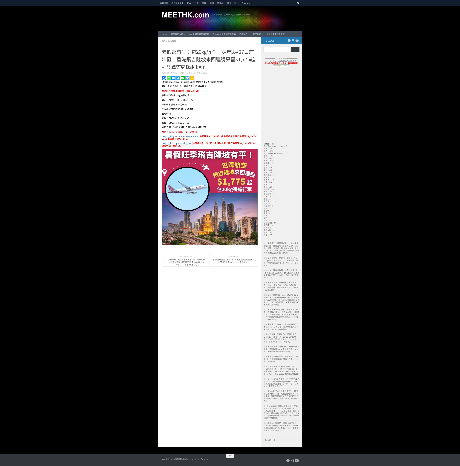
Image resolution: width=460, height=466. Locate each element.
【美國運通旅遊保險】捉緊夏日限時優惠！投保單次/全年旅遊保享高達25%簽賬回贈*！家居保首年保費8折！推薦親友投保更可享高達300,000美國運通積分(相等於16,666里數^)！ (281, 314)
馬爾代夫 (267, 201)
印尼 (265, 187)
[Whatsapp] (169, 78)
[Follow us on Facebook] (289, 40)
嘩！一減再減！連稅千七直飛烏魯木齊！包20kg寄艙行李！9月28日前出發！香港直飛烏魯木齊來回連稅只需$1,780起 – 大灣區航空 (281, 286)
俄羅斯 (266, 177)
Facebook (247, 3)
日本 (189, 3)
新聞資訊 (267, 227)
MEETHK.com (185, 14)
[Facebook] (164, 78)
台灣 (197, 3)
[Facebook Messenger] (173, 78)
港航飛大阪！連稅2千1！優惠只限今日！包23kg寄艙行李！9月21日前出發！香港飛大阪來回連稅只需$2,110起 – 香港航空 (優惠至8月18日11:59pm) (281, 338)
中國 (265, 172)
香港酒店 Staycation (273, 146)
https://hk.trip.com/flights (176, 143)
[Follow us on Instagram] (293, 40)
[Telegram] (178, 78)
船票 (265, 232)
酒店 (265, 148)
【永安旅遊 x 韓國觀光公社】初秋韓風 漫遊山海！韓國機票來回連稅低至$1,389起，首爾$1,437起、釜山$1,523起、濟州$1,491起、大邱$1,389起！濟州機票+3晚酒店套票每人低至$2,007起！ (281, 248)
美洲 (265, 191)
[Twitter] (187, 78)
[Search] (295, 49)
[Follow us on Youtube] (296, 40)
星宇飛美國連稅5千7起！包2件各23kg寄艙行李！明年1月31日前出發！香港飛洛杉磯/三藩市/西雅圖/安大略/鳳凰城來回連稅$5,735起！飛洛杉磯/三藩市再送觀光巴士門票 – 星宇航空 (281, 300)
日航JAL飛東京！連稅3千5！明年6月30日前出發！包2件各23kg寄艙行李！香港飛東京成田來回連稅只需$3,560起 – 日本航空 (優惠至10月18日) (281, 382)
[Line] (183, 78)
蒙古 (265, 218)
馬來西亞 (172, 40)
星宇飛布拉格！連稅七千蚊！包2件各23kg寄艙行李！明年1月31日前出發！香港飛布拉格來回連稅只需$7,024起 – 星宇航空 (281, 261)
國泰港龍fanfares (271, 153)
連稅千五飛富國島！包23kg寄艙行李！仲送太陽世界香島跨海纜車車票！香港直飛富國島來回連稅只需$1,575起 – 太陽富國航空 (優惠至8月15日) (281, 427)
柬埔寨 (266, 179)
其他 (265, 234)
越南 (265, 182)
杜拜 (265, 196)
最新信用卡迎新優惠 (275, 34)
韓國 (212, 3)
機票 (164, 40)
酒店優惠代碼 (177, 34)
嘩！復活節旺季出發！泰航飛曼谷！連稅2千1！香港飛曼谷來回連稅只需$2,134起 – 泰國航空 (281, 359)
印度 (265, 184)
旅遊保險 (267, 230)
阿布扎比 (267, 206)
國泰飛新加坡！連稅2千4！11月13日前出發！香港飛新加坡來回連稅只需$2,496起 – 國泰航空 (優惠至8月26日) (281, 349)
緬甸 (265, 208)
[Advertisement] (281, 87)
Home (165, 34)
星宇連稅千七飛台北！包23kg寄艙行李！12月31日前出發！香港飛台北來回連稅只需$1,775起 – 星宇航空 (281, 326)
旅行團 (266, 225)
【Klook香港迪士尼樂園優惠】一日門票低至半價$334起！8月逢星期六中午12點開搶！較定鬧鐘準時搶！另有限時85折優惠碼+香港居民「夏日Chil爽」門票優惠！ (281, 396)
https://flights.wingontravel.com (180, 136)
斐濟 (265, 203)
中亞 (265, 213)
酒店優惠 (164, 3)
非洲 (265, 215)
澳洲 (229, 3)
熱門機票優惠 (177, 3)
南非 (265, 199)
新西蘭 (266, 189)
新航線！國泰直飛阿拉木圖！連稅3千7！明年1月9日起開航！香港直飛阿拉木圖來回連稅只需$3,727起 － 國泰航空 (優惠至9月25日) (281, 274)
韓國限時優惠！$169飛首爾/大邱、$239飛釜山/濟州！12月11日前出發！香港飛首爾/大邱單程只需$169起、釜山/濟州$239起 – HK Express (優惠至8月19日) (281, 370)
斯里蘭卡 (267, 194)
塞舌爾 (266, 210)
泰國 (204, 3)
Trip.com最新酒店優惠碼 (224, 34)
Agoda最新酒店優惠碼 (199, 34)
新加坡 (220, 3)
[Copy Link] (192, 78)
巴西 (265, 220)
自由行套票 (268, 222)
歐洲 (236, 3)
